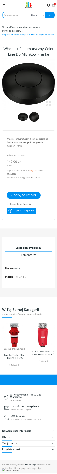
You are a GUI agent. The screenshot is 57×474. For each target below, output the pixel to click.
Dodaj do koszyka (25, 195)
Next (55, 83)
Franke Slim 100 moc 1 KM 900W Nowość (43, 353)
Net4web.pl (30, 464)
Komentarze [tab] (28, 255)
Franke (16, 268)
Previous (1, 83)
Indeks (9, 276)
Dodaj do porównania (20, 204)
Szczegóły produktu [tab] (28, 247)
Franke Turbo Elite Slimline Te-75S (14, 356)
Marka (9, 268)
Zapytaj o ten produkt (24, 210)
